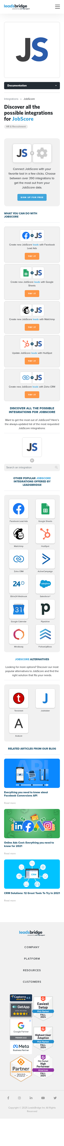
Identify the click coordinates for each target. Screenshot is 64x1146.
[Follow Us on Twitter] (55, 1098)
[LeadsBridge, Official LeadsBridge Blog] (17, 7)
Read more (10, 803)
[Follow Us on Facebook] (8, 1098)
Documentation (17, 85)
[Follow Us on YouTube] (43, 1098)
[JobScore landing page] (32, 50)
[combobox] (32, 467)
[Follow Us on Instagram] (19, 1098)
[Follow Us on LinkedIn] (31, 1098)
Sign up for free (32, 197)
